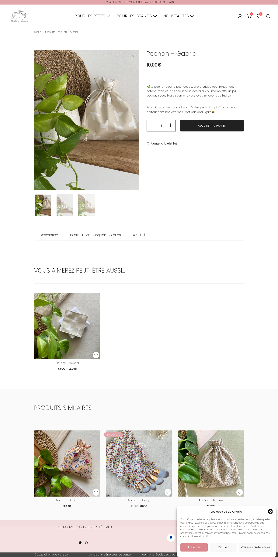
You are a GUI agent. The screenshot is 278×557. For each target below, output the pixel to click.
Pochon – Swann (67, 500)
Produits (50, 32)
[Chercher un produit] (268, 16)
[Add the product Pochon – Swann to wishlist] (96, 492)
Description (49, 235)
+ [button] (171, 125)
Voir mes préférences (255, 547)
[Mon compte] (240, 16)
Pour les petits (90, 16)
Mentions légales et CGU (158, 554)
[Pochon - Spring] (139, 463)
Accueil (38, 32)
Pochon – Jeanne (211, 500)
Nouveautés (176, 16)
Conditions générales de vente (109, 554)
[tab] (49, 235)
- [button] (151, 125)
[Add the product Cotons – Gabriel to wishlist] (96, 355)
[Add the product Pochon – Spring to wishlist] (168, 492)
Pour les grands (134, 16)
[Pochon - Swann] (67, 463)
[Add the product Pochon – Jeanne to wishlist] (239, 492)
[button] (270, 511)
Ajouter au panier (212, 125)
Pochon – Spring (139, 500)
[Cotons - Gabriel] (67, 326)
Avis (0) (139, 235)
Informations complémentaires (95, 235)
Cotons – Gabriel (67, 363)
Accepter (194, 547)
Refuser (223, 547)
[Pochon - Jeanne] (211, 463)
